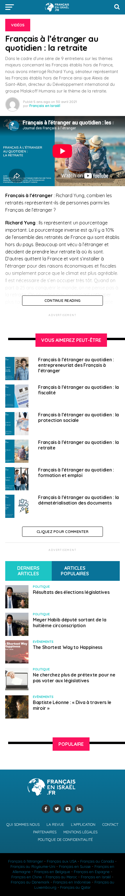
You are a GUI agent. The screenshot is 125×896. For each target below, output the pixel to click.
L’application (83, 824)
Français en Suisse (75, 866)
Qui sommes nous (23, 824)
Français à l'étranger (25, 861)
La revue (55, 824)
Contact (110, 824)
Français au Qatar (75, 887)
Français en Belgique (52, 871)
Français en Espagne (92, 871)
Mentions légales (80, 832)
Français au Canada (97, 861)
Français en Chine (26, 877)
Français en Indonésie (72, 882)
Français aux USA (61, 861)
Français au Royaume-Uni (32, 866)
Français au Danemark (30, 882)
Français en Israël (44, 106)
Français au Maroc (61, 877)
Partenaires (44, 832)
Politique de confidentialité (65, 839)
